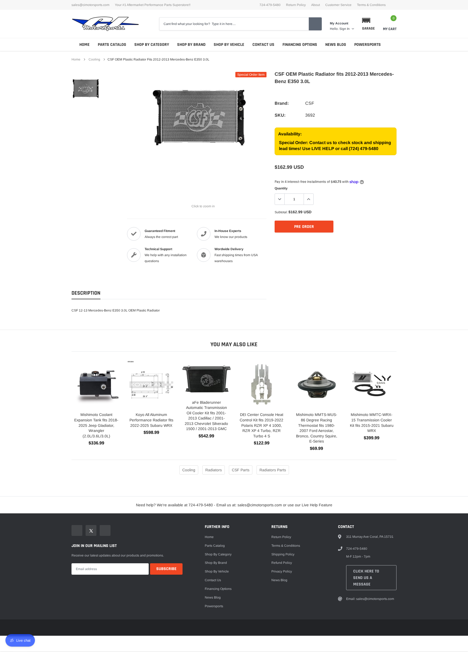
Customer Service (338, 5)
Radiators (213, 470)
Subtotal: (281, 212)
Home (84, 44)
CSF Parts (240, 470)
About (315, 5)
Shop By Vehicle (229, 44)
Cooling (94, 59)
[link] (86, 88)
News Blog (335, 44)
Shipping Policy (282, 554)
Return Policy (296, 5)
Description (86, 293)
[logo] (105, 24)
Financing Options (299, 44)
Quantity (281, 188)
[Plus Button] (308, 199)
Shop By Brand (191, 44)
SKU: (280, 115)
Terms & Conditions (371, 5)
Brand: (282, 103)
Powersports (367, 44)
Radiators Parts (272, 470)
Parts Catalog (112, 44)
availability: (290, 134)
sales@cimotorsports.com (90, 5)
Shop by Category (151, 44)
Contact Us (263, 44)
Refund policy (281, 563)
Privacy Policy (281, 571)
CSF (309, 103)
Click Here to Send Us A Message (366, 577)
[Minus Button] (280, 199)
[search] (315, 23)
